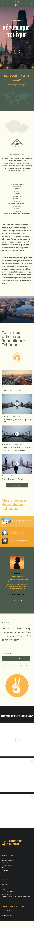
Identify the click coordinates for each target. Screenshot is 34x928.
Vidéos (4, 868)
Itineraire (7, 444)
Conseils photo (6, 865)
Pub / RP (4, 889)
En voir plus (17, 485)
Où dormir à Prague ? (13, 390)
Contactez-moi (6, 894)
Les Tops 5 (7, 476)
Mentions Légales (7, 916)
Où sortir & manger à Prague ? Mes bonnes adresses (16, 449)
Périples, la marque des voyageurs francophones (16, 897)
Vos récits (5, 870)
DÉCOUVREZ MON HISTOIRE (17, 595)
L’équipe (4, 887)
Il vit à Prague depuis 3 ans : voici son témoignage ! (21, 521)
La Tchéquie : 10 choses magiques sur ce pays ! (17, 532)
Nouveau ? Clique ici (8, 860)
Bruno (17, 573)
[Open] (17, 739)
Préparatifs (7, 387)
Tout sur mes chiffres (8, 892)
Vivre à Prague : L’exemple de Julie (17, 420)
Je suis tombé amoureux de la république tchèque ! (20, 541)
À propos (4, 884)
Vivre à (6, 416)
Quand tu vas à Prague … (14, 479)
